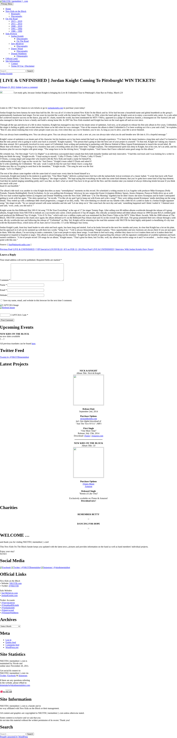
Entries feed (11, 642)
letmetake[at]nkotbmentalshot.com (15, 685)
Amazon (88, 486)
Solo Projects (11, 33)
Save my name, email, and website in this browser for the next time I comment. (37, 300)
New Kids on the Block (16, 11)
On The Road (12, 19)
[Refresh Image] (7, 307)
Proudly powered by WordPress (14, 737)
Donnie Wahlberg (19, 53)
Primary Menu (6, 4)
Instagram (23, 675)
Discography (16, 16)
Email (3, 290)
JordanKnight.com (9, 595)
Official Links (12, 58)
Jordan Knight (17, 36)
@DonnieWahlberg (9, 612)
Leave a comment (30, 87)
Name (3, 285)
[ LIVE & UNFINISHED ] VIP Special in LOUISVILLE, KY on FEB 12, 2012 (41, 249)
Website (3, 295)
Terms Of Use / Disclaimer (22, 66)
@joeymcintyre (8, 603)
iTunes (87, 436)
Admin (18, 87)
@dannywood (7, 610)
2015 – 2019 (16, 21)
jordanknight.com (55, 108)
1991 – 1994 (16, 29)
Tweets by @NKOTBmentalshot (14, 357)
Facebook (11, 675)
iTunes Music (88, 484)
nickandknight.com (88, 418)
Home (8, 9)
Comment (5, 280)
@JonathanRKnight (10, 605)
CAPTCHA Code (18, 315)
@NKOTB (14, 586)
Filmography (22, 56)
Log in (8, 640)
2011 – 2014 (16, 24)
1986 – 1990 (16, 31)
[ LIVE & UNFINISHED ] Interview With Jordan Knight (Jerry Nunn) (118, 249)
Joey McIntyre (17, 43)
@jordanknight (8, 607)
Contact (14, 63)
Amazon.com (97, 436)
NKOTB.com (15, 583)
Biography (15, 14)
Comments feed (12, 645)
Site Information (13, 61)
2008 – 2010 (16, 26)
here (33, 343)
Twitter (3, 675)
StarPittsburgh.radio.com (19, 244)
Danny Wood (17, 48)
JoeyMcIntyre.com (9, 593)
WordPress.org (12, 647)
